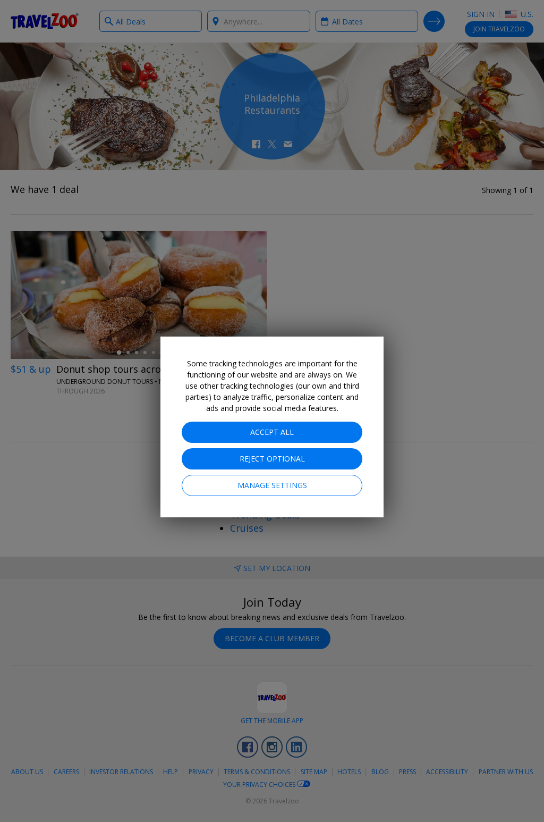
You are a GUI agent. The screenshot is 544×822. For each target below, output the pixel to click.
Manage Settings (272, 485)
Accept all (272, 432)
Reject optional (272, 459)
